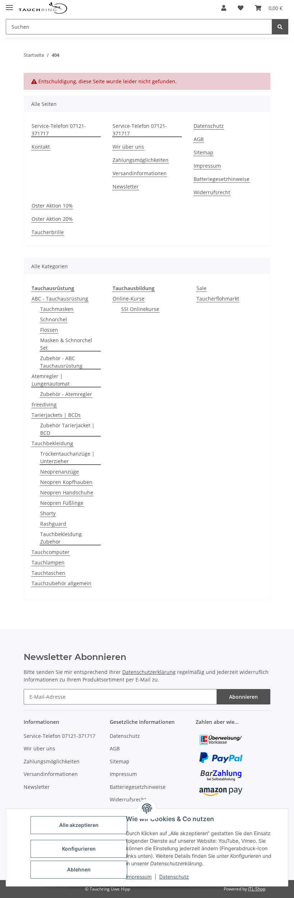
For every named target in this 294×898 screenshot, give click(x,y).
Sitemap (203, 152)
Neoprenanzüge (59, 471)
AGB (199, 139)
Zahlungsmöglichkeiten (141, 160)
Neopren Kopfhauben (66, 482)
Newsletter (126, 186)
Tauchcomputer (51, 552)
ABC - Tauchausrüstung (60, 298)
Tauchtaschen (48, 572)
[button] (223, 8)
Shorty (48, 513)
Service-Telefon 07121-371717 (59, 129)
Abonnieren (243, 696)
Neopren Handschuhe (66, 492)
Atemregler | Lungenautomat (51, 380)
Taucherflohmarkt (217, 298)
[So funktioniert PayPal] (220, 757)
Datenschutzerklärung (149, 672)
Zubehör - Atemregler (66, 394)
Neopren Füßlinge (62, 502)
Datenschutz (174, 877)
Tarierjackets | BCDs (56, 414)
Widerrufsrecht (212, 192)
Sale (201, 288)
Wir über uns (128, 146)
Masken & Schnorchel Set (66, 344)
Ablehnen (79, 869)
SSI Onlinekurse (140, 309)
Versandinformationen (140, 173)
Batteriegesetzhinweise (222, 179)
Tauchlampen (48, 562)
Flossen (49, 329)
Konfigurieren (79, 849)
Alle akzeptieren (79, 825)
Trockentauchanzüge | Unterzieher (67, 457)
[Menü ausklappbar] (9, 4)
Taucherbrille (48, 232)
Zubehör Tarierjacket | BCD (67, 429)
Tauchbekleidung (52, 443)
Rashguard (53, 523)
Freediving (44, 404)
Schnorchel (53, 319)
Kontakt (41, 146)
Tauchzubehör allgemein (61, 583)
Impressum (139, 877)
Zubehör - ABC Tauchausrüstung (61, 362)
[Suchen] (280, 26)
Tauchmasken (57, 309)
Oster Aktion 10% (52, 205)
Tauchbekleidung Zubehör (61, 538)
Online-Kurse (128, 298)
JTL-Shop (256, 889)
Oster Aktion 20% (52, 218)
